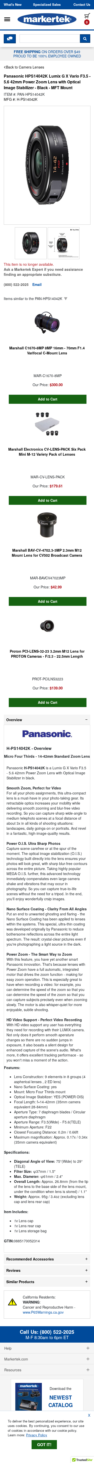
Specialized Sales (47, 4)
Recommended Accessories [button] (30, 1258)
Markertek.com (16, 1358)
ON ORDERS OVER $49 (47, 53)
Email (37, 284)
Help (8, 1348)
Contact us (81, 4)
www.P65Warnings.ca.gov (43, 1312)
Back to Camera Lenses (25, 67)
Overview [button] (14, 719)
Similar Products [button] (20, 1281)
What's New (13, 4)
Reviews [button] (13, 1270)
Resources (12, 1369)
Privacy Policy (36, 1435)
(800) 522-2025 (57, 1332)
